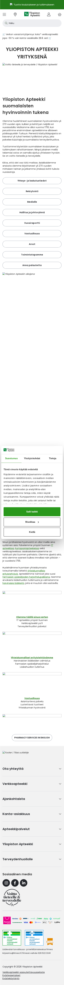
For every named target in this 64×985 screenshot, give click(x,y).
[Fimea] (11, 938)
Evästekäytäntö (10, 978)
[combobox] (32, 23)
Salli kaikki (32, 511)
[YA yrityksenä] (11, 897)
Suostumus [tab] (11, 458)
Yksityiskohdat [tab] (32, 458)
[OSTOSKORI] (60, 14)
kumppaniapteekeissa (27, 548)
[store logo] (32, 14)
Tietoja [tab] (52, 458)
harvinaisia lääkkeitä (13, 583)
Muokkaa (30, 522)
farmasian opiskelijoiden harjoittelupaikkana (26, 577)
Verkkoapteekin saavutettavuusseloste (23, 972)
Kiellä (32, 532)
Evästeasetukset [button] (11, 975)
